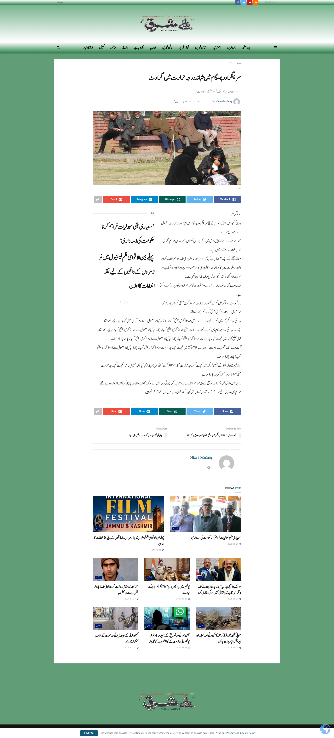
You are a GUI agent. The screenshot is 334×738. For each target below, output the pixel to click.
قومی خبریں (184, 47)
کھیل (101, 47)
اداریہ (153, 47)
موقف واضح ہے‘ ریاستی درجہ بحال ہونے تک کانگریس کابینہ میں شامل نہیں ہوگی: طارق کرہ (219, 590)
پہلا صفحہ (246, 47)
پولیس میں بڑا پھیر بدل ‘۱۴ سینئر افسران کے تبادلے (169, 590)
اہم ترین (217, 47)
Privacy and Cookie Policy (241, 733)
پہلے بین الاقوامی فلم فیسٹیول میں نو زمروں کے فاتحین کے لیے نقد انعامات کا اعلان (127, 272)
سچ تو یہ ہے (139, 47)
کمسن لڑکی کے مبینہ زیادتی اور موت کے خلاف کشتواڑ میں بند (116, 638)
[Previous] (127, 302)
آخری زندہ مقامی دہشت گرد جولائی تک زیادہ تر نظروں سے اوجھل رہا (116, 590)
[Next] (120, 302)
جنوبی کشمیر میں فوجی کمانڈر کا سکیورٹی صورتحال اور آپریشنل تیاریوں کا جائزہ (218, 638)
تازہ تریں (231, 47)
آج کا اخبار (88, 47)
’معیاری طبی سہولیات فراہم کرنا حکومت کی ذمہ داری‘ (215, 538)
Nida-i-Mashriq (224, 102)
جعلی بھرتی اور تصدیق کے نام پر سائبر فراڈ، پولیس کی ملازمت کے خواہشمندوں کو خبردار (169, 638)
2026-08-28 (233, 544)
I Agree (89, 733)
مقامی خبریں (201, 47)
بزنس (113, 47)
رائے (125, 47)
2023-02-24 (197, 102)
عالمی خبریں (167, 47)
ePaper (60, 2)
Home (238, 63)
